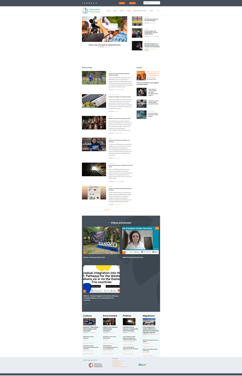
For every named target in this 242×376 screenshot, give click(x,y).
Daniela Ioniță (125, 341)
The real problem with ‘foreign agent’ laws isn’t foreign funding (151, 32)
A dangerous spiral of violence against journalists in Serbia (153, 102)
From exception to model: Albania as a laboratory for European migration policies (130, 338)
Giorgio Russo (107, 46)
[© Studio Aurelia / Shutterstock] (142, 88)
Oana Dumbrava (116, 158)
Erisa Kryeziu (116, 133)
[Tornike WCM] (94, 186)
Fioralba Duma (132, 341)
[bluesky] (86, 3)
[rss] (93, 3)
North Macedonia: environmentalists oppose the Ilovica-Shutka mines (110, 347)
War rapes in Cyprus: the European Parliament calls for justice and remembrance (152, 45)
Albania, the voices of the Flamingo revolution (120, 118)
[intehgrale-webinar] (101, 265)
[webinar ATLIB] (140, 227)
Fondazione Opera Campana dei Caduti (120, 366)
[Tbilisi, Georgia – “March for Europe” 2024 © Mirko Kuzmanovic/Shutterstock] (137, 29)
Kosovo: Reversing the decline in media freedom (153, 115)
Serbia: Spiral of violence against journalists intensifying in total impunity (153, 92)
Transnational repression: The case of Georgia (151, 19)
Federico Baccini (146, 343)
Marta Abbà (105, 340)
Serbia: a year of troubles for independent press (104, 45)
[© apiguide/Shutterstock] (94, 163)
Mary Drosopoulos (153, 49)
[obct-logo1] (91, 6)
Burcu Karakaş (126, 350)
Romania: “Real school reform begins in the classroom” (90, 329)
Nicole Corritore (146, 352)
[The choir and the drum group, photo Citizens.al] (94, 116)
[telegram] (96, 3)
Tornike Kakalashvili (117, 89)
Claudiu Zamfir (116, 111)
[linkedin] (91, 3)
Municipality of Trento (116, 362)
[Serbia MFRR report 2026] (142, 100)
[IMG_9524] (94, 71)
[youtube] (89, 3)
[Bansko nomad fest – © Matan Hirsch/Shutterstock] (101, 227)
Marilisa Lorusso (152, 23)
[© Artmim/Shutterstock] (137, 17)
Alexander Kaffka (152, 36)
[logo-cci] (96, 362)
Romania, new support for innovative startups (120, 97)
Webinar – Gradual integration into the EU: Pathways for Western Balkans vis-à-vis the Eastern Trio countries (101, 298)
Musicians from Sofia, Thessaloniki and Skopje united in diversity (90, 347)
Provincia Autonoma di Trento (118, 360)
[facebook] (82, 3)
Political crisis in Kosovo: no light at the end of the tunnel (130, 329)
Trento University (115, 365)
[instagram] (84, 3)
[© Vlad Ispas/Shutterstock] (94, 94)
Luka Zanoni (85, 340)
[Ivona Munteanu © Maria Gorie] (94, 138)
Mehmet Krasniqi (117, 181)
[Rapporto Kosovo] (142, 111)
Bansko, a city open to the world (94, 257)
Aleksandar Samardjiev (88, 350)
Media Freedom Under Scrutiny (133, 257)
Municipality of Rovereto (117, 363)
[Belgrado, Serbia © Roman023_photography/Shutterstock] (104, 17)
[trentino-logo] (142, 363)
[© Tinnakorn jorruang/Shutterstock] (137, 41)
